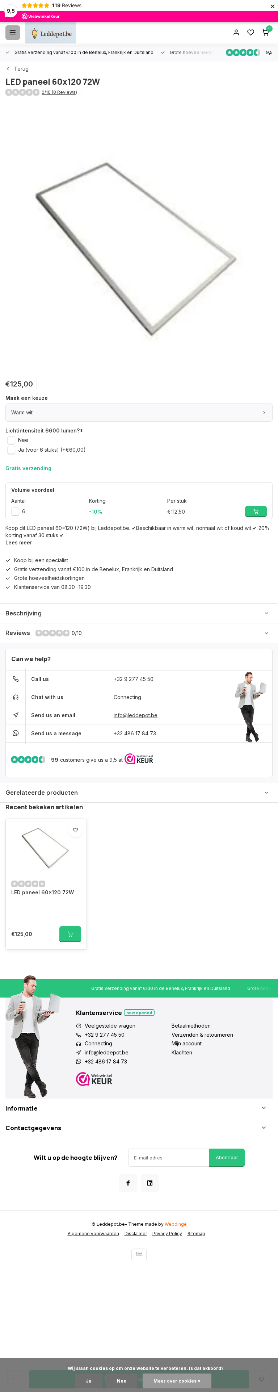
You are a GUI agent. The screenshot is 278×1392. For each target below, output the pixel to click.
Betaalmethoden (191, 1026)
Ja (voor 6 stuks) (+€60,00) (52, 450)
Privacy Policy (167, 1233)
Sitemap (196, 1233)
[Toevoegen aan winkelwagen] (70, 934)
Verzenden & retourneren (202, 1035)
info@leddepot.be (135, 715)
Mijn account (187, 1043)
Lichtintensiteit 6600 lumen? (44, 430)
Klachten (182, 1052)
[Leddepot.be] (50, 32)
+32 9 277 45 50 (133, 679)
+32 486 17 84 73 (135, 733)
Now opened (139, 1012)
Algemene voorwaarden (93, 1233)
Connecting (127, 697)
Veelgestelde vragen (110, 1026)
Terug (21, 69)
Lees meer (18, 542)
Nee (23, 440)
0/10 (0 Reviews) (59, 92)
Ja (89, 1381)
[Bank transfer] (139, 1255)
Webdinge (176, 1224)
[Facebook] (128, 1183)
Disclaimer (136, 1233)
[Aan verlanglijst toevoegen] (75, 830)
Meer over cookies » (177, 1381)
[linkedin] (150, 1183)
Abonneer (227, 1157)
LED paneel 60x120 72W (42, 892)
